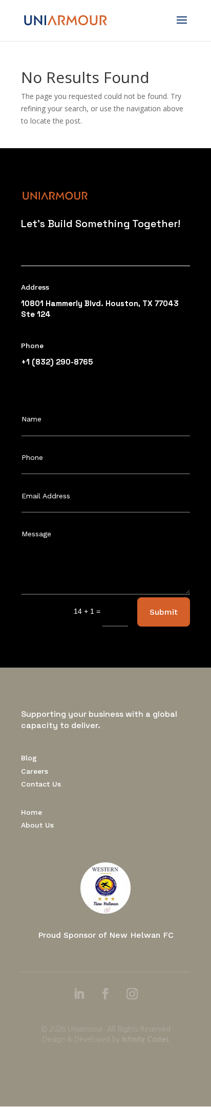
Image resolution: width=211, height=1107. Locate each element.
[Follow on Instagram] (132, 993)
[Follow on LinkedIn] (79, 993)
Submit (164, 612)
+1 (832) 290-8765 (57, 362)
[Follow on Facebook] (105, 993)
